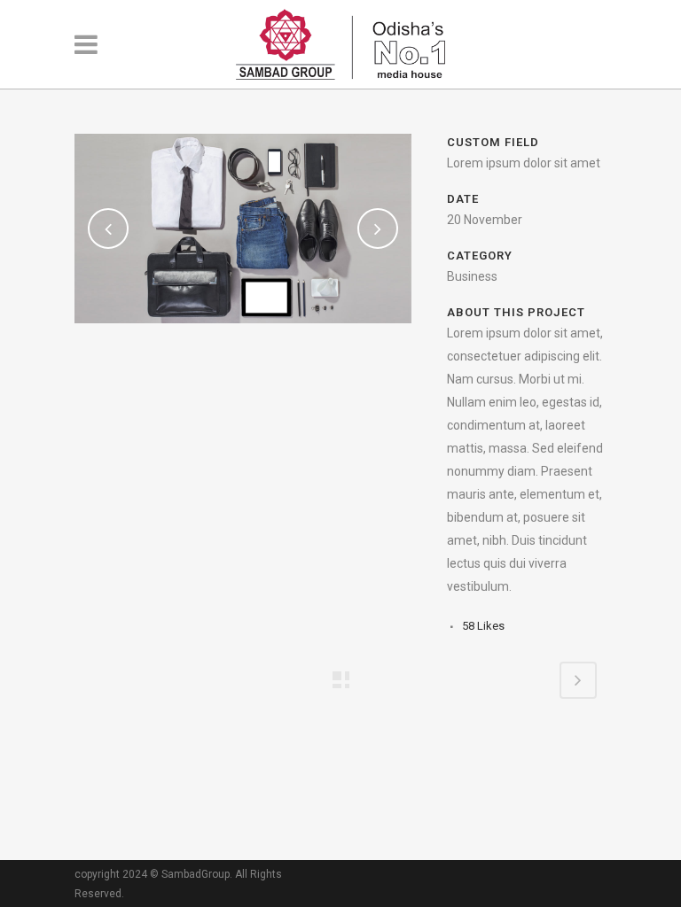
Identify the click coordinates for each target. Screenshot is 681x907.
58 (483, 625)
